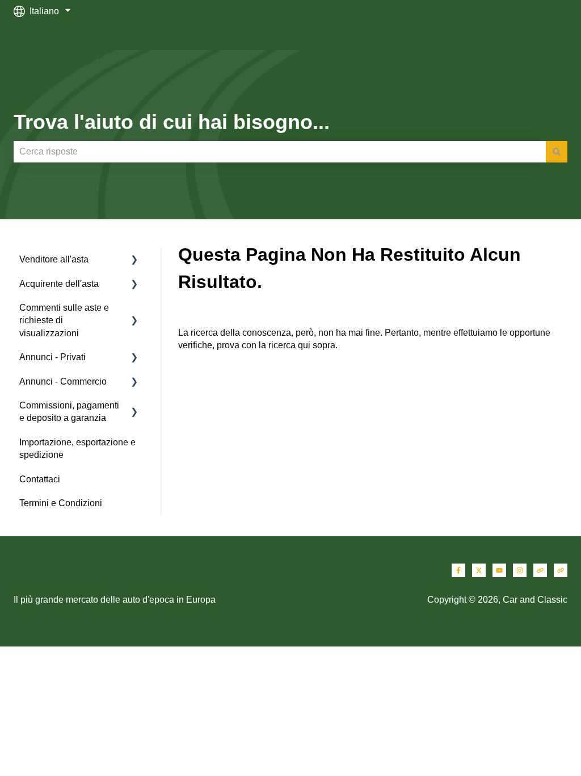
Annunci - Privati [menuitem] (52, 357)
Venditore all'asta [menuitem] (54, 259)
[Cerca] (556, 151)
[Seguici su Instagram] (520, 570)
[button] (134, 260)
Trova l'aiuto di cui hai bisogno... (172, 121)
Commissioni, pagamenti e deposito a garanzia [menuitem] (69, 411)
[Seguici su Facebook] (458, 570)
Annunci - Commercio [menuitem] (63, 381)
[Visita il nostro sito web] (540, 570)
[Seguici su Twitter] (479, 570)
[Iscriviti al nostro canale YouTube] (499, 570)
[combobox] (280, 151)
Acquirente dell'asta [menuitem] (59, 284)
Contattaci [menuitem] (39, 479)
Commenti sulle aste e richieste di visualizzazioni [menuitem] (64, 320)
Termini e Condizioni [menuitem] (60, 503)
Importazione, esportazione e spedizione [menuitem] (77, 448)
